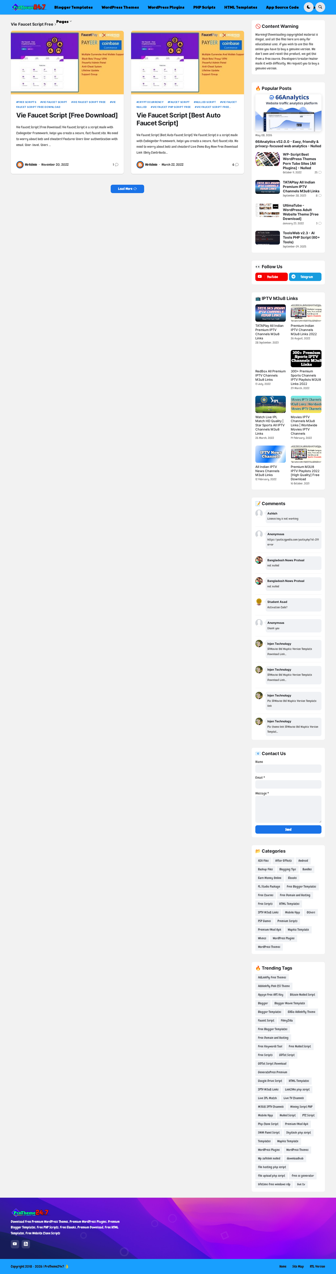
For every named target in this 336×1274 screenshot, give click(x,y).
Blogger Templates (269, 1012)
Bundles (307, 869)
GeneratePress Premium (272, 1072)
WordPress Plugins (283, 938)
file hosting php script (272, 1167)
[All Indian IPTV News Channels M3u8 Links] (270, 454)
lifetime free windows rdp (274, 1184)
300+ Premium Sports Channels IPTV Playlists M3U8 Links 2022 (306, 377)
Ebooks (292, 878)
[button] (309, 7)
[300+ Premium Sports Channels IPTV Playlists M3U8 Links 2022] (306, 358)
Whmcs (262, 938)
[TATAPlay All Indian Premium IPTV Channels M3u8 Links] (267, 187)
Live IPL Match (267, 1098)
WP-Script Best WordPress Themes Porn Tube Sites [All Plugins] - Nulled (299, 161)
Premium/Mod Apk (269, 929)
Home (282, 1266)
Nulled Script (206, 101)
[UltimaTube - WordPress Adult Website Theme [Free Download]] (267, 210)
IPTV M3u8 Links (268, 912)
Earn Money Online (269, 878)
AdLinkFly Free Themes (272, 977)
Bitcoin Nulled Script (302, 995)
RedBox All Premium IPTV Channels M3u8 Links (270, 375)
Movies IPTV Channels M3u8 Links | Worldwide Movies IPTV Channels (304, 425)
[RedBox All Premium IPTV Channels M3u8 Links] (270, 358)
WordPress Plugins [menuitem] (166, 7)
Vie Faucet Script (54, 101)
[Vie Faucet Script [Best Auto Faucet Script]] (187, 62)
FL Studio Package (269, 886)
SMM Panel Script (269, 1132)
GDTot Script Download (272, 1063)
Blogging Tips (287, 869)
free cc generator (303, 1176)
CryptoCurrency (151, 101)
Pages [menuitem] (62, 21)
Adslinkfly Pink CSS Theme (274, 986)
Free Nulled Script (300, 1046)
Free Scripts (27, 101)
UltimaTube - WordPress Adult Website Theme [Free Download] (301, 212)
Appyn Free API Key (270, 995)
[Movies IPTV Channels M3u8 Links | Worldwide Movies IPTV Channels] (306, 404)
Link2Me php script (297, 1089)
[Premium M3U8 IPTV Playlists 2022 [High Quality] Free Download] (306, 454)
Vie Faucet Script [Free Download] (67, 115)
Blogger (263, 1003)
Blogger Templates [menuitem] (73, 7)
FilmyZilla (287, 1020)
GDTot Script (287, 1055)
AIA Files (263, 861)
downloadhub (295, 1158)
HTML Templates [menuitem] (240, 7)
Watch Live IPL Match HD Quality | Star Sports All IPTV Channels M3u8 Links (270, 425)
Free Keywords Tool (270, 1046)
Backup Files (265, 869)
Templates (264, 1141)
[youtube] (15, 1244)
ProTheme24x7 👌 (57, 1266)
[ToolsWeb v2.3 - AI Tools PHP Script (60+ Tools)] (267, 238)
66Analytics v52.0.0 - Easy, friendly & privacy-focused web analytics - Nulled (288, 143)
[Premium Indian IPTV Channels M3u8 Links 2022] (306, 313)
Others (311, 912)
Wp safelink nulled (269, 1158)
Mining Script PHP (301, 1107)
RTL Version (317, 1266)
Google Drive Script (270, 1081)
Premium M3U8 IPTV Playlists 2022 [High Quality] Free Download (305, 473)
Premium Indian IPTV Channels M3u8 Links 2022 (304, 330)
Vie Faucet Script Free (89, 101)
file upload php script (271, 1176)
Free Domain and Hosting (295, 895)
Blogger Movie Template (290, 1003)
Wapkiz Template (298, 929)
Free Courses (265, 895)
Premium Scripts (287, 921)
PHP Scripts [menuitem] (204, 7)
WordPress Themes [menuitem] (120, 7)
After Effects (283, 861)
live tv (301, 1184)
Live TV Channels (294, 1098)
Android (303, 861)
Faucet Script (179, 101)
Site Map (298, 1266)
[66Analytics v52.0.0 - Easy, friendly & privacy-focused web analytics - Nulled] (288, 113)
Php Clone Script (268, 1124)
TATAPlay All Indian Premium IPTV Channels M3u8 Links (301, 186)
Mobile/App (292, 912)
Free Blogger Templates (301, 886)
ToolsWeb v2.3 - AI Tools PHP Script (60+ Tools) (301, 237)
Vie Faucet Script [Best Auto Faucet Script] (179, 119)
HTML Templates (289, 904)
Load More (125, 188)
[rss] (26, 1244)
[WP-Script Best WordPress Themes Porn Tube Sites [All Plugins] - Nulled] (267, 159)
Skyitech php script (298, 1132)
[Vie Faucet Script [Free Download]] (67, 62)
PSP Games (264, 921)
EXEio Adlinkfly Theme (301, 1012)
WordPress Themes (269, 947)
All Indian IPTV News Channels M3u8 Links (267, 471)
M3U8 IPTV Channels (271, 1107)
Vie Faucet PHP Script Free (172, 106)
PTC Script (308, 1115)
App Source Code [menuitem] (282, 7)
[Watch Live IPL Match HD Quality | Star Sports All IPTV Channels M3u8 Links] (270, 404)
